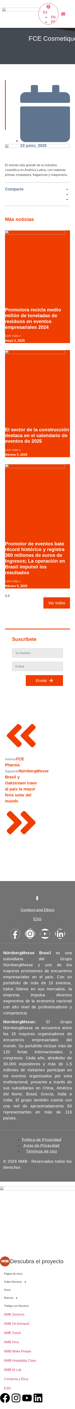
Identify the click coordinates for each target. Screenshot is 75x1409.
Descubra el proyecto (37, 1261)
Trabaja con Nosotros (16, 1305)
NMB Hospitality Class (20, 1360)
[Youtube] (45, 934)
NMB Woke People (17, 1351)
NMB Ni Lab (12, 1370)
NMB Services (14, 1314)
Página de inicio (13, 1273)
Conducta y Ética (16, 1379)
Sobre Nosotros (13, 1281)
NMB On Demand (16, 1323)
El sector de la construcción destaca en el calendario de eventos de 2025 (37, 435)
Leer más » (13, 335)
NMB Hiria (11, 1342)
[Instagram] (30, 934)
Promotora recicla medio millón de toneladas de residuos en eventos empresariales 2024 (33, 318)
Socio (7, 1289)
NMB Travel (12, 1333)
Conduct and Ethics (37, 910)
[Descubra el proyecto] (5, 1261)
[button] (63, 14)
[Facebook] (15, 934)
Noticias (8, 1297)
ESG (37, 919)
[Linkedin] (60, 934)
